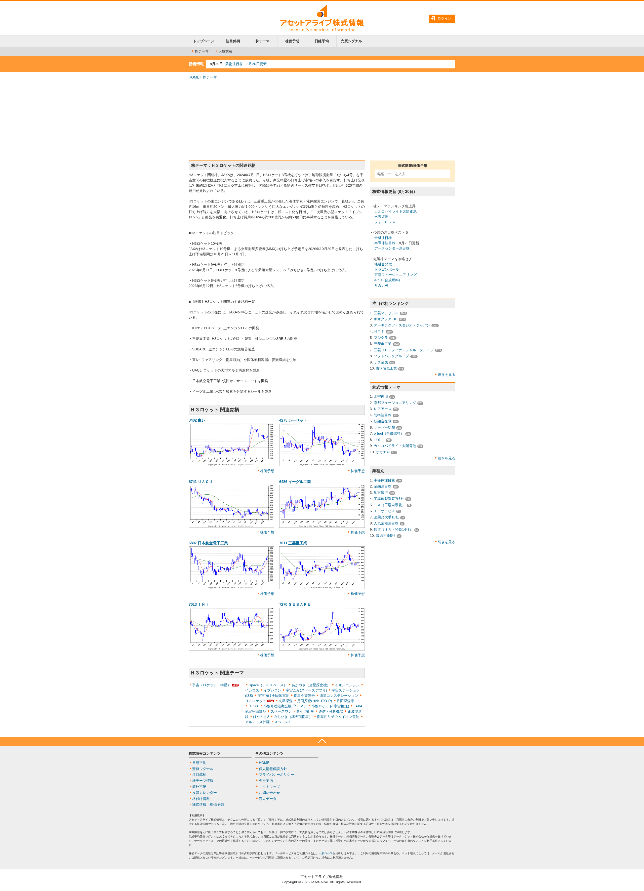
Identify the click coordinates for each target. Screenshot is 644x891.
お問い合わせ (269, 793)
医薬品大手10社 (386, 517)
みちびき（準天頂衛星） (293, 717)
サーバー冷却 (384, 427)
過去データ (267, 799)
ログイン (444, 18)
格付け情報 (201, 799)
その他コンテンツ (269, 753)
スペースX (282, 722)
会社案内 (266, 781)
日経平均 (322, 41)
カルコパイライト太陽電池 (395, 211)
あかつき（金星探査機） (311, 685)
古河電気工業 (386, 368)
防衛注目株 (382, 415)
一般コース (326, 853)
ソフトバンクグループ (391, 356)
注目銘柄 (233, 41)
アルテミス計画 (257, 722)
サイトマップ (269, 787)
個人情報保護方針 (273, 769)
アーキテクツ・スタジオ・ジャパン (402, 325)
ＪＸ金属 (381, 362)
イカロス (252, 690)
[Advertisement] (322, 120)
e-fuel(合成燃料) (387, 280)
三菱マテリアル (386, 313)
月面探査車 (345, 701)
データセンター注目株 (392, 248)
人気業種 (225, 51)
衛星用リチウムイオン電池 (338, 717)
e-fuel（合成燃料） (389, 433)
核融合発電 (383, 264)
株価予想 (292, 41)
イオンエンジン (347, 685)
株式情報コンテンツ (204, 753)
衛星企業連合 (304, 696)
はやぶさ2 (261, 717)
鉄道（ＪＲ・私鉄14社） (393, 530)
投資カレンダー (204, 793)
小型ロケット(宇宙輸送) (330, 706)
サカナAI (381, 285)
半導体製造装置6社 (389, 499)
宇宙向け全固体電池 (273, 696)
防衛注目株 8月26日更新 (246, 64)
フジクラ (381, 338)
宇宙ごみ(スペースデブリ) (306, 690)
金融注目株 (383, 238)
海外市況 (199, 787)
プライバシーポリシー (276, 775)
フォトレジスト (386, 222)
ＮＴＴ (379, 331)
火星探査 (285, 701)
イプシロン (272, 690)
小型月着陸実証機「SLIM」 (285, 706)
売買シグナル (351, 41)
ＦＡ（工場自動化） (390, 505)
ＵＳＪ (379, 440)
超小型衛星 (305, 711)
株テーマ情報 (202, 781)
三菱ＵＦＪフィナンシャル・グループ (404, 350)
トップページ (203, 41)
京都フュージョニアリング (395, 275)
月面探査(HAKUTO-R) (314, 701)
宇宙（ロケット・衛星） (211, 685)
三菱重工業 (382, 344)
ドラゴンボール (386, 269)
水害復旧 (381, 217)
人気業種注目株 (386, 523)
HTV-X (254, 706)
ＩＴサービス (384, 511)
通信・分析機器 (330, 711)
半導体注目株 (384, 243)
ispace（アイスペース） (268, 685)
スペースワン (281, 711)
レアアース (382, 409)
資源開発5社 (385, 536)
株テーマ (263, 41)
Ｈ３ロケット (255, 701)
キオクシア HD (385, 319)
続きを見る (446, 375)
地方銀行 (381, 493)
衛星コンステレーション (338, 696)
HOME (194, 77)
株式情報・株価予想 (208, 804)
